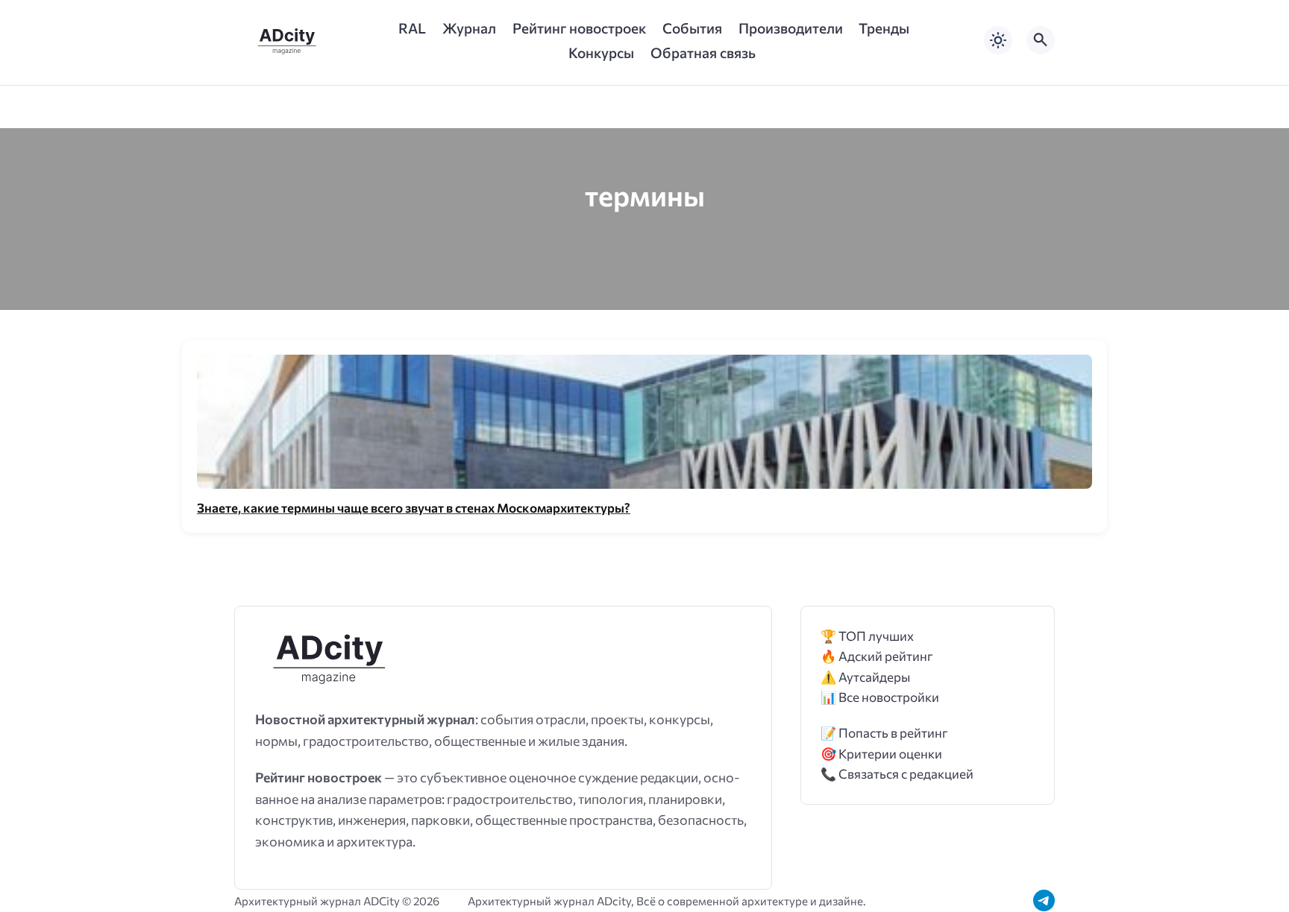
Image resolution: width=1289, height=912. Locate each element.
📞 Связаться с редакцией (897, 774)
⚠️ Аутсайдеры (865, 677)
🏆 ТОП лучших (867, 636)
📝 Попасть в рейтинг (884, 733)
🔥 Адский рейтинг (877, 656)
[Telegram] (1044, 900)
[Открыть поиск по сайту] (1040, 40)
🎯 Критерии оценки (881, 753)
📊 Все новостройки (880, 697)
